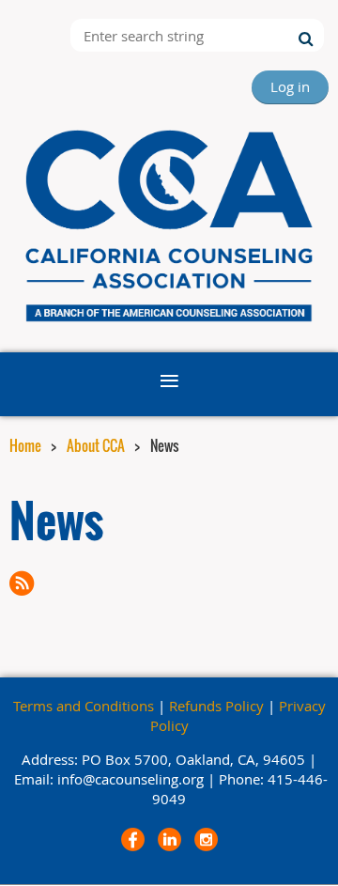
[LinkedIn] (169, 839)
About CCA (96, 445)
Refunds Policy (216, 705)
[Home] (169, 323)
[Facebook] (133, 839)
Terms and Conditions (83, 705)
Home (25, 445)
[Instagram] (206, 839)
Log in (290, 86)
